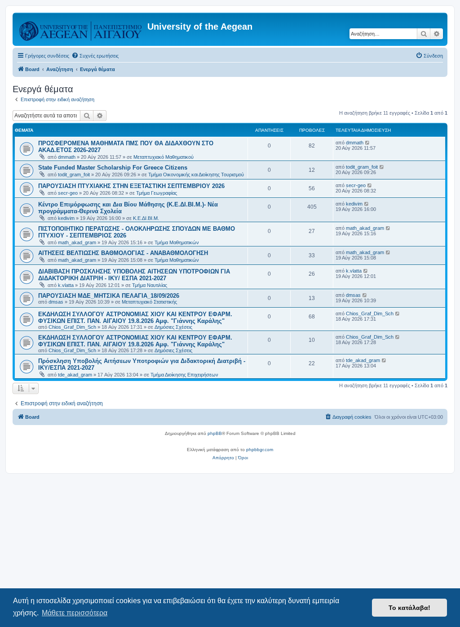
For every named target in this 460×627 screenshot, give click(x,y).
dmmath (66, 157)
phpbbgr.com (259, 449)
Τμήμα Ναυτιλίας (149, 285)
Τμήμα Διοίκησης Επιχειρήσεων (184, 374)
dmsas (56, 302)
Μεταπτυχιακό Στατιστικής (149, 302)
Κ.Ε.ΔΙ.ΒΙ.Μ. (146, 218)
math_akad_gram (77, 242)
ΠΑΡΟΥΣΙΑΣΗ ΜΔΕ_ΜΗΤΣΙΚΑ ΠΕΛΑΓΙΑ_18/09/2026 (108, 295)
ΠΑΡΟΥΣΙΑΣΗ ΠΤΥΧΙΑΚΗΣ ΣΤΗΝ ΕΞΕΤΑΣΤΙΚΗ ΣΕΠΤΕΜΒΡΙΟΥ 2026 (131, 186)
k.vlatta (66, 285)
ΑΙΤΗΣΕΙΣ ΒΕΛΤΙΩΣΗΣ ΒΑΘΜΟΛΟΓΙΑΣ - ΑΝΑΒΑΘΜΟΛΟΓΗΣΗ (123, 253)
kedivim (66, 218)
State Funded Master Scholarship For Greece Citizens (112, 167)
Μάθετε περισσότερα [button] (74, 613)
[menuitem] (95, 55)
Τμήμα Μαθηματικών (177, 242)
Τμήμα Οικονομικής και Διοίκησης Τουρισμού (196, 174)
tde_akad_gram (75, 374)
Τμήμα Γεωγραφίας (156, 193)
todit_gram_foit (74, 174)
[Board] (81, 29)
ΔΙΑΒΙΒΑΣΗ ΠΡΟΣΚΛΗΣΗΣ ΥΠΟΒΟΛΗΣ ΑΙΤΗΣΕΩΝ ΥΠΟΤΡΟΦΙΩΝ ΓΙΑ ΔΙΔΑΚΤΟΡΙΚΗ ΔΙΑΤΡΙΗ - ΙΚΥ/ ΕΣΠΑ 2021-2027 (134, 275)
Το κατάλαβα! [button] (409, 607)
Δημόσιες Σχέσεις (173, 327)
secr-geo (68, 193)
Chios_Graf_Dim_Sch (72, 327)
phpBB (215, 433)
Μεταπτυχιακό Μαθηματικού (163, 157)
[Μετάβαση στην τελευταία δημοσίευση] (368, 142)
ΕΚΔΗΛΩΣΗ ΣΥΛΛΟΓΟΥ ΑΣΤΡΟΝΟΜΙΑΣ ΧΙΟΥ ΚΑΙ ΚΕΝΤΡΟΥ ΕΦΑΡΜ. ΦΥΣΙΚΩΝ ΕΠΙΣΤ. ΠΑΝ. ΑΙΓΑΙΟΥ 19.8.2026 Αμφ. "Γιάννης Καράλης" (135, 317)
